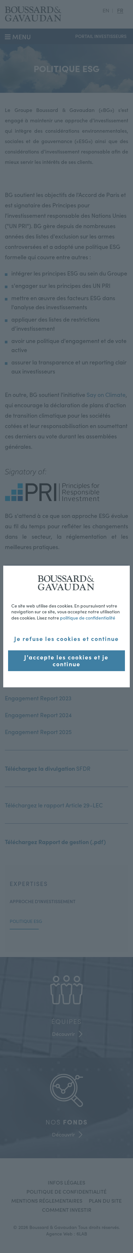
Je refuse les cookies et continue (66, 638)
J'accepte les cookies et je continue (66, 660)
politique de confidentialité (87, 617)
